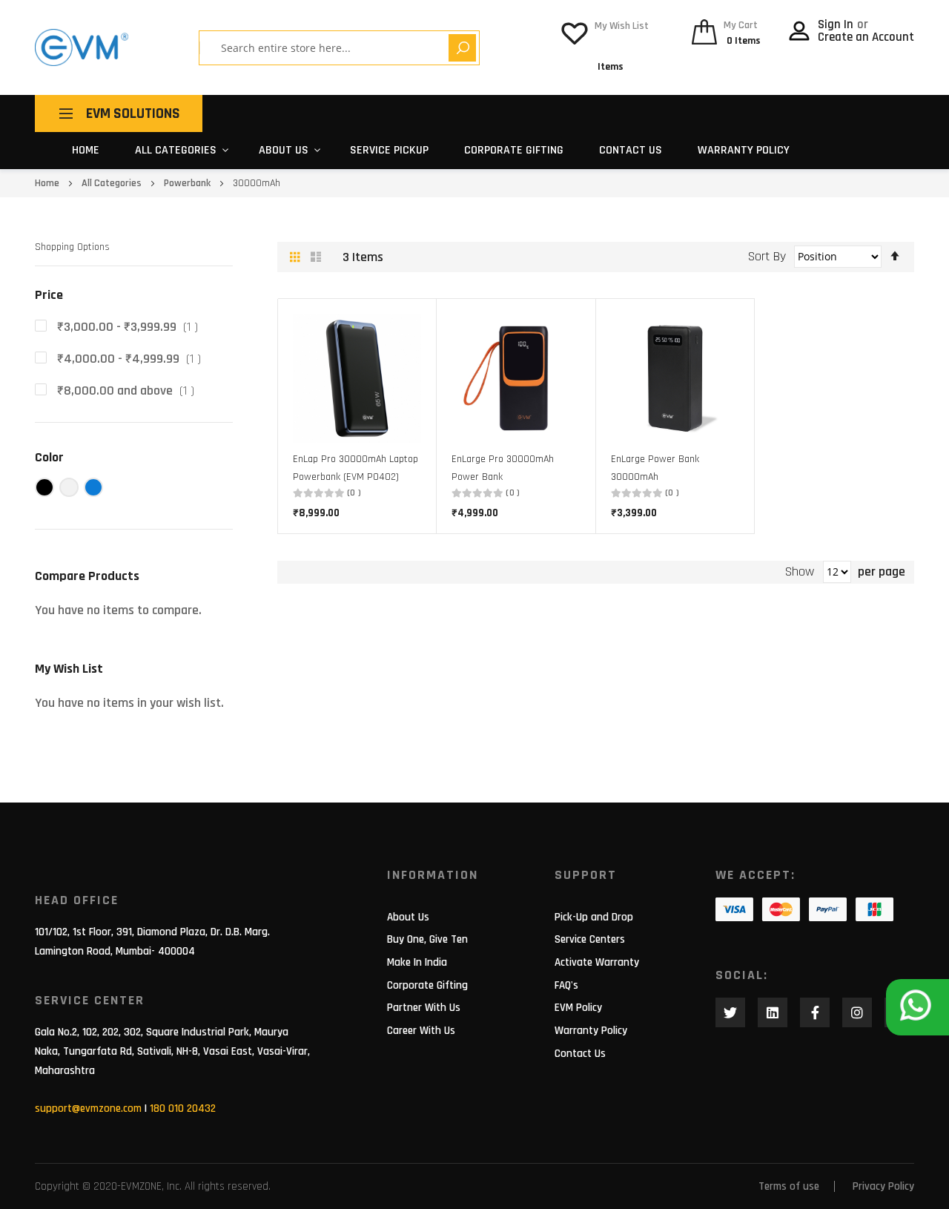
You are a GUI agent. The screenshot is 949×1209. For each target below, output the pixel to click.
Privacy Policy (883, 1186)
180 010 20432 (183, 1108)
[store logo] (81, 47)
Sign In (837, 24)
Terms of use (788, 1186)
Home (85, 150)
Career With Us (421, 1031)
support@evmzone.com (88, 1108)
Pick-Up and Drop (594, 917)
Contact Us (630, 150)
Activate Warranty (597, 962)
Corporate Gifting (513, 150)
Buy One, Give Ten (427, 939)
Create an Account (866, 37)
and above (130, 390)
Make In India (417, 962)
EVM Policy (578, 1008)
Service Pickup (389, 150)
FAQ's (566, 985)
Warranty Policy (744, 150)
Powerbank (188, 183)
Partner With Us (423, 1008)
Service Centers (590, 939)
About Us (408, 917)
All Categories (175, 150)
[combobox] (329, 48)
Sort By (767, 256)
